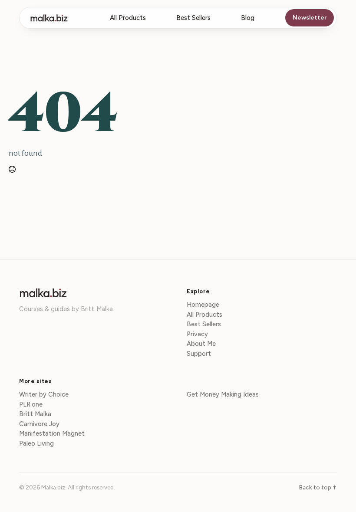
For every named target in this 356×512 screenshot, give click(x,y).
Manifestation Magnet (52, 433)
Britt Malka (35, 414)
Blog (247, 18)
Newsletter (309, 17)
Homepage (203, 305)
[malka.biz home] (49, 18)
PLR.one (31, 404)
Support (199, 354)
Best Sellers (193, 18)
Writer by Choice (44, 394)
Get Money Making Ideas (223, 394)
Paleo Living (36, 443)
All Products (128, 18)
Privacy (197, 334)
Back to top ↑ (318, 487)
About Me (201, 344)
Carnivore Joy (39, 424)
